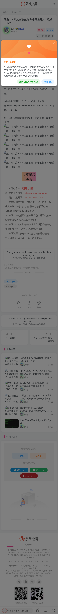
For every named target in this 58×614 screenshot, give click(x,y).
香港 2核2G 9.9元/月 (28, 81)
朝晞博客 (48, 81)
